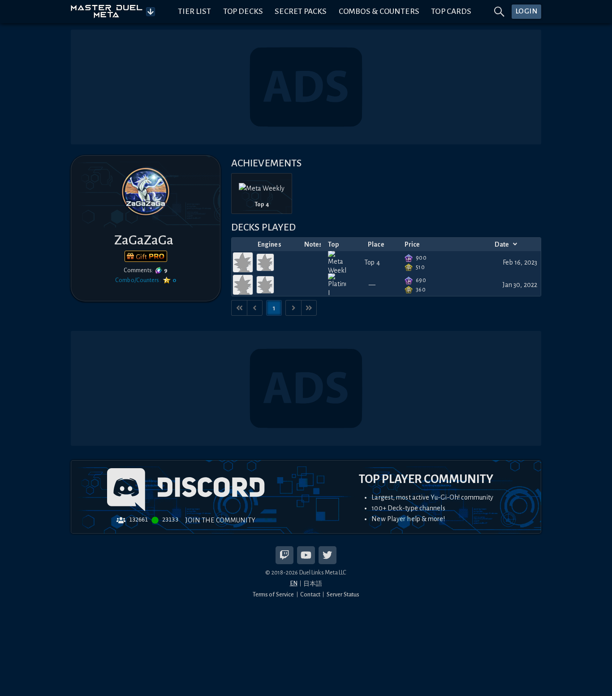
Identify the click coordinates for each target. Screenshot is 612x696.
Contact (310, 594)
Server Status (343, 594)
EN (293, 583)
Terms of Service (273, 594)
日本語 (312, 583)
